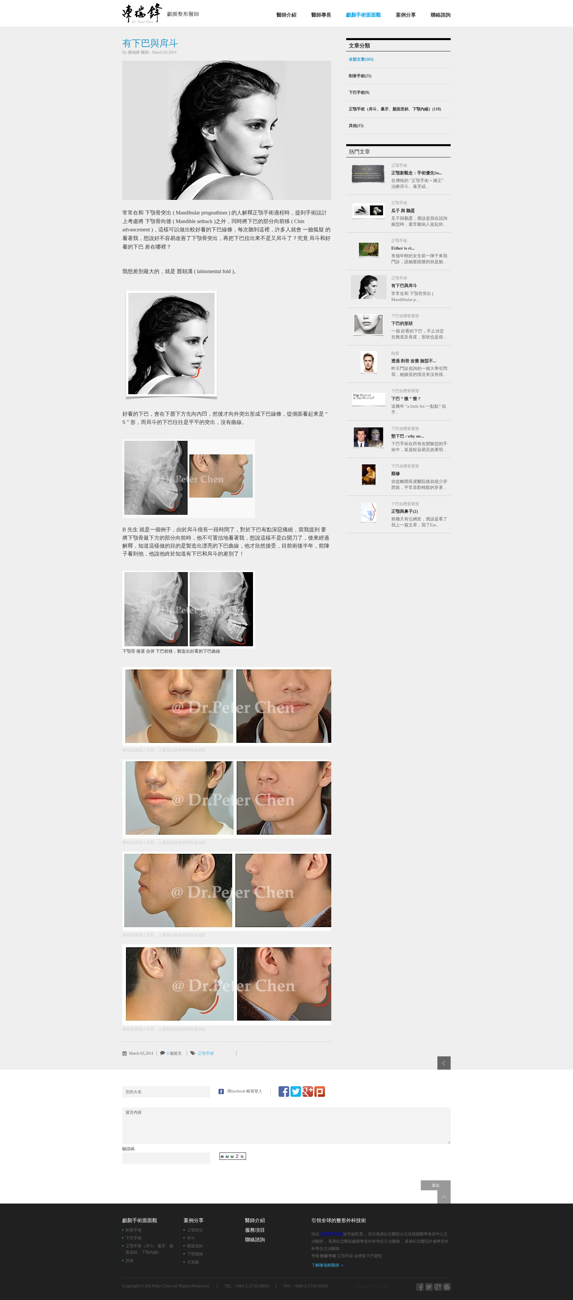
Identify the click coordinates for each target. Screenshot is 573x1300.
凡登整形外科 (169, 13)
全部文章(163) (361, 59)
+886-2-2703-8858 (252, 1286)
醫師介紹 (286, 15)
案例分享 (406, 15)
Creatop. (382, 1286)
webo (438, 1287)
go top (444, 1197)
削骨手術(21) (360, 76)
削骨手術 (134, 1230)
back (444, 1063)
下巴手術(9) (359, 92)
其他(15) (356, 125)
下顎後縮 (195, 1254)
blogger (429, 1287)
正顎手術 (206, 1053)
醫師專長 (321, 15)
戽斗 (191, 1238)
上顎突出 (195, 1230)
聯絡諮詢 (441, 15)
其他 (130, 1260)
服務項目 (255, 1230)
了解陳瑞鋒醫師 (325, 1265)
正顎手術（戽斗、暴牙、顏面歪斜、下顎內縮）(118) (395, 109)
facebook (420, 1287)
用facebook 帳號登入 (244, 1091)
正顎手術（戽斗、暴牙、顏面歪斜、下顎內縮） (149, 1249)
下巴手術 (134, 1238)
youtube (447, 1287)
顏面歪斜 (195, 1246)
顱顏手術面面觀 (363, 15)
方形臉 (193, 1262)
